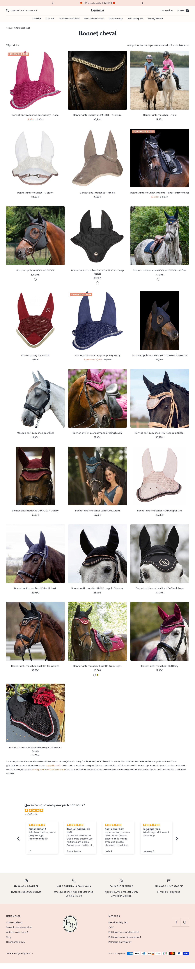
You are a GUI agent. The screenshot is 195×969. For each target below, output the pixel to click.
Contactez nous (15, 941)
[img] (99, 810)
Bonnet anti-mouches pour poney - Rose (35, 115)
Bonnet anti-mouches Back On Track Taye (160, 588)
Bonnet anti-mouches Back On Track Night (97, 666)
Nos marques (135, 18)
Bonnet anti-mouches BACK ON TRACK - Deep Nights (97, 272)
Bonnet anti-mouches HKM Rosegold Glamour (97, 588)
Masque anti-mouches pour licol (35, 432)
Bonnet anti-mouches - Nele (159, 115)
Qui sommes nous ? (17, 932)
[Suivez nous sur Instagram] (185, 922)
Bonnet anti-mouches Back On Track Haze (35, 666)
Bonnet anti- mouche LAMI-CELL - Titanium (97, 115)
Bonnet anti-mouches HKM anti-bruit (35, 588)
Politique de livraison (119, 941)
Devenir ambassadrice (19, 927)
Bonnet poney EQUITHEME (35, 355)
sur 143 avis (31, 814)
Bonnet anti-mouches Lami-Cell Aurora (97, 510)
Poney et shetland (69, 18)
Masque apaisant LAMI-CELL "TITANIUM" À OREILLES (159, 355)
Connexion (167, 10)
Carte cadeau (14, 922)
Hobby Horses (155, 18)
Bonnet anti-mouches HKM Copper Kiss (159, 510)
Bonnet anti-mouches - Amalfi (97, 192)
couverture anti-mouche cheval (132, 769)
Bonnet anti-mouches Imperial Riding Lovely (97, 432)
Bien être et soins (94, 18)
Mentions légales (118, 922)
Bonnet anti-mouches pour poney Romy (97, 355)
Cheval (50, 18)
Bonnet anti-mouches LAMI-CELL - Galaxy (35, 510)
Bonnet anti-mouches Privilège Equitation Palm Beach (35, 749)
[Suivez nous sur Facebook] (176, 922)
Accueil (9, 27)
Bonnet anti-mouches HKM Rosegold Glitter (159, 432)
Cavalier (36, 18)
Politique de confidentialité (123, 932)
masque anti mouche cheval (48, 769)
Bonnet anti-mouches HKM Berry (159, 666)
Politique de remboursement (124, 937)
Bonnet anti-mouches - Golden (35, 192)
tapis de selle (53, 765)
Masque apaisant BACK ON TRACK (35, 270)
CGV (111, 927)
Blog (8, 937)
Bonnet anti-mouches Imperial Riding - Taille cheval (159, 192)
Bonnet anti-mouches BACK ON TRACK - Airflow (159, 270)
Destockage (116, 18)
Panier (182, 10)
